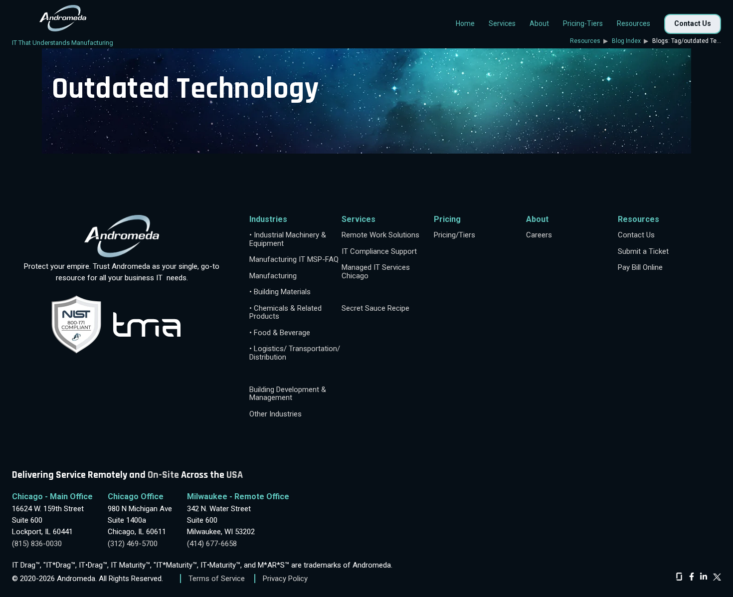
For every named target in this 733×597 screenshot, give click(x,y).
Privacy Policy (285, 578)
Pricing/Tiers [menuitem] (454, 235)
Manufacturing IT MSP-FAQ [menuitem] (294, 259)
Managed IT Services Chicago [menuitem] (376, 271)
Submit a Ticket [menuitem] (643, 251)
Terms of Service (216, 578)
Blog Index (626, 40)
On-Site (163, 474)
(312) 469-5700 (133, 543)
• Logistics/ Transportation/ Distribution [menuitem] (294, 353)
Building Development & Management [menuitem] (287, 394)
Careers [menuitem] (539, 235)
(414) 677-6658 (212, 543)
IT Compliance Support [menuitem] (379, 251)
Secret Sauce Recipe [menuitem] (375, 308)
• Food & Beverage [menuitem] (279, 333)
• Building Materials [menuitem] (280, 292)
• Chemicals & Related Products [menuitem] (285, 312)
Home (465, 23)
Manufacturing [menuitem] (273, 276)
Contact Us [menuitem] (636, 235)
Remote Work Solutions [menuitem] (380, 235)
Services (502, 23)
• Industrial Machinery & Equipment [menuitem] (287, 239)
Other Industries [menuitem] (275, 414)
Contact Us (692, 23)
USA (234, 474)
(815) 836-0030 (37, 543)
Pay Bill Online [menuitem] (640, 267)
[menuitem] (295, 373)
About (539, 23)
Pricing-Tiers (583, 23)
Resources (586, 40)
